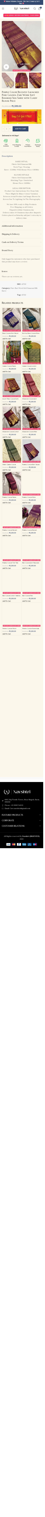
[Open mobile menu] (3, 8)
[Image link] (17, 1451)
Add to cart (20, 129)
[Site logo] (21, 8)
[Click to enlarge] (6, 67)
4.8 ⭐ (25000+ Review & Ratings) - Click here (22, 15)
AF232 (23, 295)
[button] (4, 46)
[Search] (34, 8)
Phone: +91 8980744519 (14, 1464)
